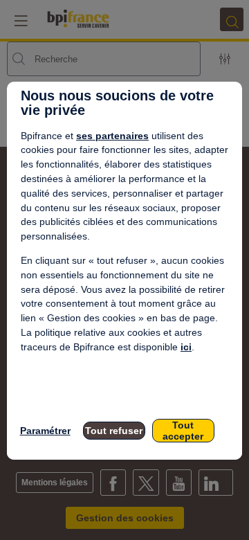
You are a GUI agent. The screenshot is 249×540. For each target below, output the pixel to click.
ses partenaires (112, 135)
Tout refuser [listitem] (113, 430)
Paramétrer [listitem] (45, 430)
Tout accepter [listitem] (183, 431)
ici (186, 346)
